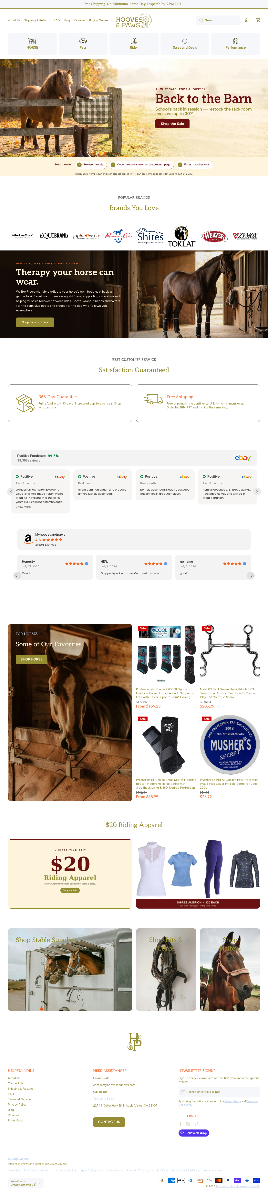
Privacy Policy (17, 1104)
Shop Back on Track (35, 322)
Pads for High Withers (36, 1170)
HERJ (26, 561)
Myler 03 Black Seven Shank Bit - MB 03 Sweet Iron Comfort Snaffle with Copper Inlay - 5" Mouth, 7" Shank (228, 693)
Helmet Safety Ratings (64, 1170)
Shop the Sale (172, 124)
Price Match (16, 1120)
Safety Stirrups (114, 1170)
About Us (14, 1078)
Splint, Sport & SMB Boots (185, 1170)
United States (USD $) (23, 1184)
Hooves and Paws (226, 1186)
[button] (258, 20)
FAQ (11, 1094)
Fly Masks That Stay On (140, 1170)
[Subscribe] (255, 1092)
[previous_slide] (17, 576)
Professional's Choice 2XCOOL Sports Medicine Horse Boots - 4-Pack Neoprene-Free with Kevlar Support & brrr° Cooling (165, 693)
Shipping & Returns (20, 1088)
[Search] (199, 20)
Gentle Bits (14, 1170)
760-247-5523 (103, 1098)
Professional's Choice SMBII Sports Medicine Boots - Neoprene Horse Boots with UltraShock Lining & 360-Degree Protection (166, 783)
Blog (11, 1110)
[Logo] (134, 20)
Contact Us (15, 1083)
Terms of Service (19, 1099)
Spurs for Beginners (92, 1170)
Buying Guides (18, 1159)
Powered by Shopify (248, 1186)
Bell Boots (162, 1170)
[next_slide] (251, 576)
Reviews (13, 1115)
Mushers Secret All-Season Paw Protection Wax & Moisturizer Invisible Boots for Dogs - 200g (230, 783)
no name (107, 561)
